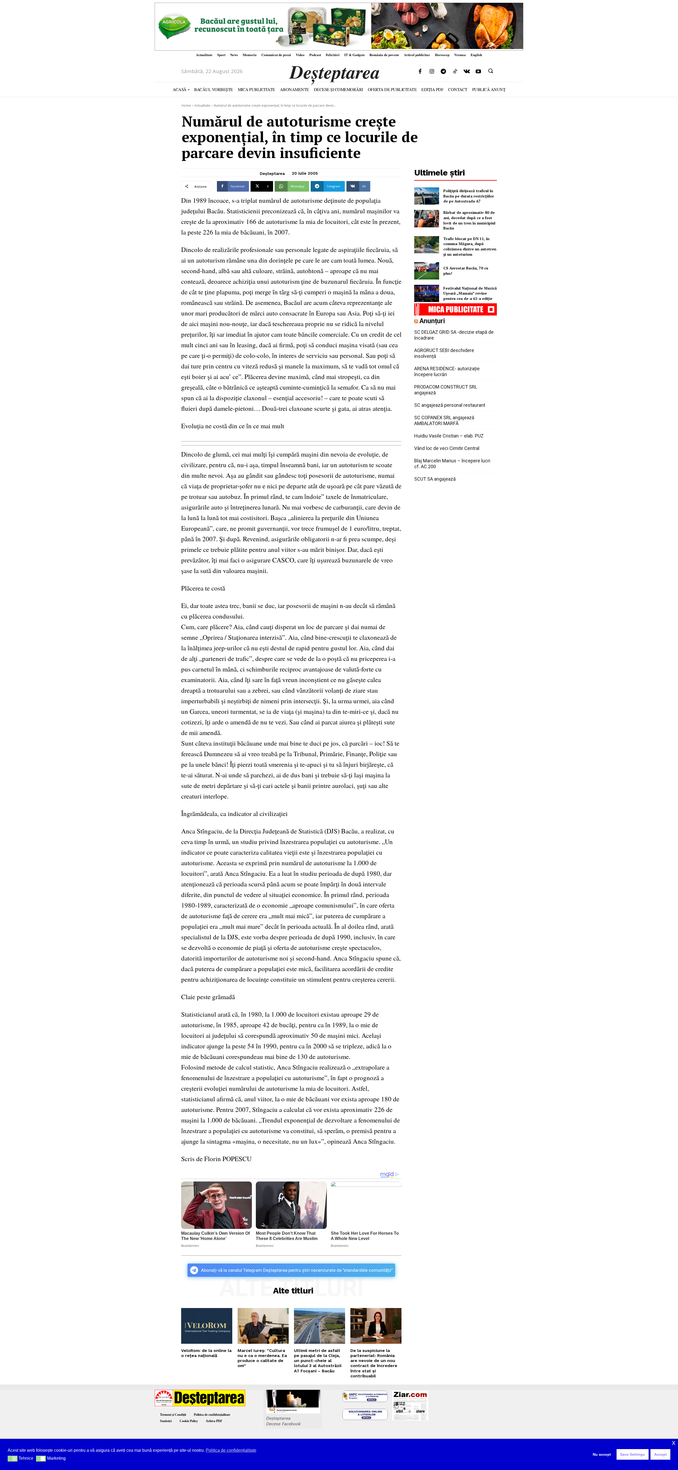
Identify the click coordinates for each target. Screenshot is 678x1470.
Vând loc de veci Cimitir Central (446, 448)
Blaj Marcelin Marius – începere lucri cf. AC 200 (452, 463)
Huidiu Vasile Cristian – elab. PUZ (449, 436)
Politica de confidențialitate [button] (231, 1450)
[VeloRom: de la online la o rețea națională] (206, 1326)
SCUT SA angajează (435, 479)
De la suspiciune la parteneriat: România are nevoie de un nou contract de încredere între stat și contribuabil (373, 1363)
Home (186, 105)
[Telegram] (443, 71)
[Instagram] (431, 71)
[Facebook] (420, 71)
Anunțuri (432, 321)
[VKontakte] (466, 71)
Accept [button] (660, 1454)
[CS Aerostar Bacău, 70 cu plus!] (426, 270)
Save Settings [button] (632, 1454)
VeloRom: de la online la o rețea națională (206, 1353)
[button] (490, 70)
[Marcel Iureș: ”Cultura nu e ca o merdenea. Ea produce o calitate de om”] (263, 1326)
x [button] (673, 1442)
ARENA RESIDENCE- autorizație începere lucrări (447, 371)
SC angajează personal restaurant (449, 405)
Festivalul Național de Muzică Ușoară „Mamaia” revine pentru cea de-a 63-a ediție (470, 293)
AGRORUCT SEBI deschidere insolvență (444, 353)
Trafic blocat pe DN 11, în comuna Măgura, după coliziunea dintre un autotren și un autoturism (469, 246)
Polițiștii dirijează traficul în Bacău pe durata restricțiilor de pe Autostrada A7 (468, 196)
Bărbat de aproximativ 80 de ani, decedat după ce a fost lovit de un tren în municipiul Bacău (469, 220)
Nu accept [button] (602, 1454)
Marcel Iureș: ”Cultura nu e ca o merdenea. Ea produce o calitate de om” (262, 1358)
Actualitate (202, 105)
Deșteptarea (272, 173)
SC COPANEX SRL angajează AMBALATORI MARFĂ (444, 420)
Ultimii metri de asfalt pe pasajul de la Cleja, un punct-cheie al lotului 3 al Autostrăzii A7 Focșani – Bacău (317, 1360)
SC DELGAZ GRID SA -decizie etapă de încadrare (454, 335)
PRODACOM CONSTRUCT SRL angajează (445, 389)
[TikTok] (455, 71)
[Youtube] (478, 71)
